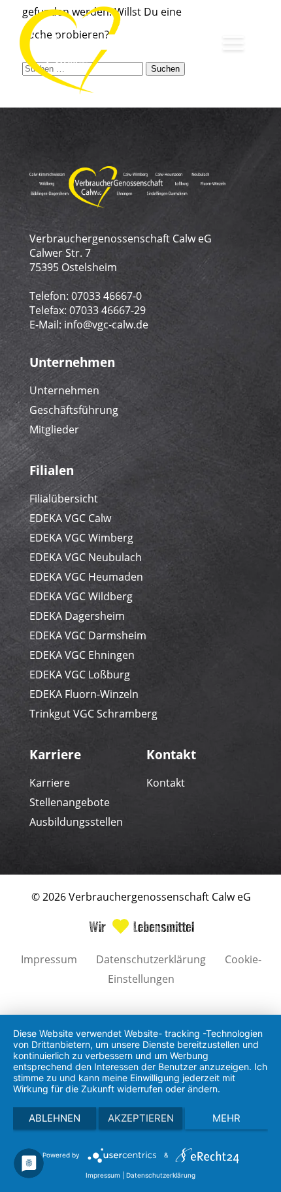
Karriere (49, 783)
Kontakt (165, 783)
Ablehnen (54, 1118)
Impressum (49, 959)
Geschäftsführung (73, 410)
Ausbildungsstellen (76, 822)
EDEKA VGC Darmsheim (87, 635)
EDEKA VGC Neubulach (85, 557)
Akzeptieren (141, 1118)
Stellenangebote (69, 802)
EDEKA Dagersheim (77, 616)
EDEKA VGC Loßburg (79, 674)
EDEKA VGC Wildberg (81, 596)
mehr (226, 1118)
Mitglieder (54, 429)
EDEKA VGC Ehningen (82, 655)
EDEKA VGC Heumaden (86, 577)
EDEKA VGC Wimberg (81, 538)
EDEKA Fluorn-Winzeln (84, 694)
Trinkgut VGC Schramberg (93, 713)
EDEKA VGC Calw (70, 518)
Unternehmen (64, 390)
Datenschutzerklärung (151, 959)
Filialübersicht (63, 498)
